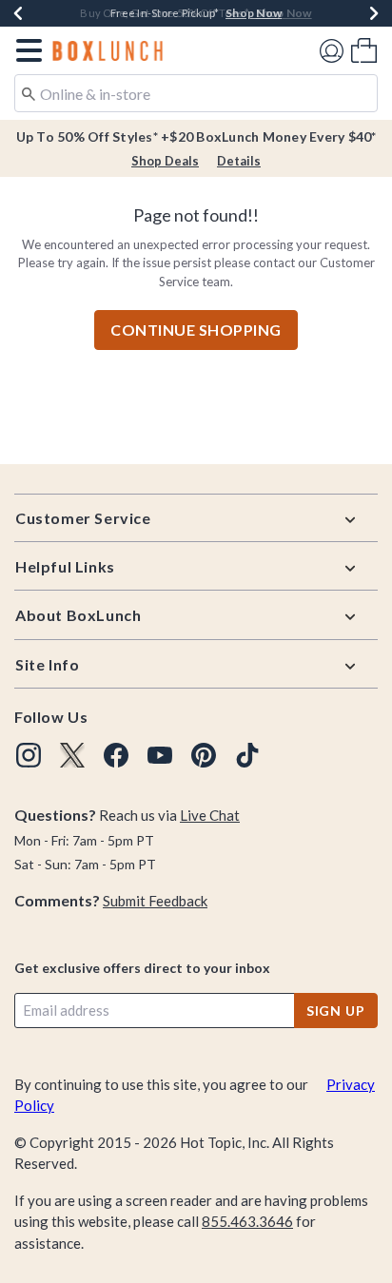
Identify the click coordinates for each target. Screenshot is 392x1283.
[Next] (374, 13)
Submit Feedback (155, 900)
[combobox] (196, 93)
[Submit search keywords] (28, 92)
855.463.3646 (247, 1221)
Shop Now (253, 13)
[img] (28, 755)
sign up (335, 1010)
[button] (25, 50)
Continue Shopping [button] (196, 330)
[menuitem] (364, 50)
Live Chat (210, 815)
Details (239, 160)
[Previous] (18, 13)
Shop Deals (165, 160)
